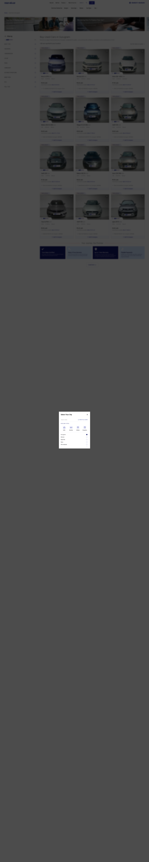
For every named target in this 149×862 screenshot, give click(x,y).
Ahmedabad (64, 444)
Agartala (63, 439)
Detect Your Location (83, 419)
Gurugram (63, 434)
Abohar (62, 437)
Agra (62, 442)
